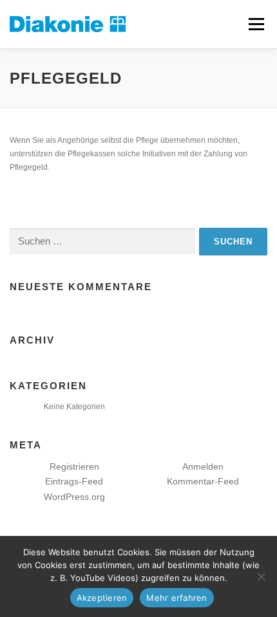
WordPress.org (74, 497)
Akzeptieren (102, 598)
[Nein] (260, 576)
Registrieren (74, 466)
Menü (255, 23)
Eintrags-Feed (74, 481)
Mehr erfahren (176, 598)
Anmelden (203, 466)
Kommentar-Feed (203, 481)
